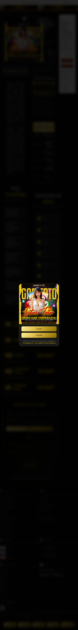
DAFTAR (39, 335)
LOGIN (39, 329)
